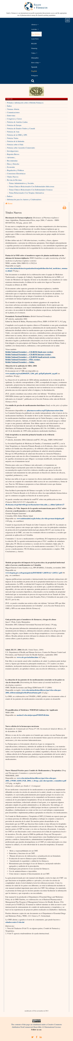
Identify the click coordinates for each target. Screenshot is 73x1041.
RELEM (33, 43)
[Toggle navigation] (67, 20)
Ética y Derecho (13, 164)
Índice (9, 106)
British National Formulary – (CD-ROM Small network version (30, 357)
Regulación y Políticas (15, 170)
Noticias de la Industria (15, 141)
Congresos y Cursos (14, 119)
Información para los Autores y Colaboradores (24, 199)
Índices (9, 196)
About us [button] (34, 24)
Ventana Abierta (13, 109)
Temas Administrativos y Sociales (21, 183)
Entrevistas (11, 115)
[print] (64, 208)
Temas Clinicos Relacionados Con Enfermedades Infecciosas (31, 186)
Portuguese (34, 75)
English (34, 71)
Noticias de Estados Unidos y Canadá (21, 128)
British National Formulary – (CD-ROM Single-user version (29, 352)
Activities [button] (34, 29)
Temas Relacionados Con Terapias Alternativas (26, 193)
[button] (32, 81)
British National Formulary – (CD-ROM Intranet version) (28, 354)
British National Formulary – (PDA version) (22, 359)
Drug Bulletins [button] (35, 34)
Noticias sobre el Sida (15, 144)
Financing (34, 48)
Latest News (35, 39)
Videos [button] (33, 53)
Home (9, 203)
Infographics (35, 58)
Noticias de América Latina (17, 122)
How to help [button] (35, 63)
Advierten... (11, 157)
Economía (11, 167)
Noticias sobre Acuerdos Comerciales (21, 148)
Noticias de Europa (14, 125)
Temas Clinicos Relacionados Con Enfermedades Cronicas (31, 189)
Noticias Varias (12, 138)
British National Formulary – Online (19, 362)
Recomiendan (12, 160)
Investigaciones (12, 151)
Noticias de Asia (13, 131)
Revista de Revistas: (14, 180)
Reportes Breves (13, 154)
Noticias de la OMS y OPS (17, 135)
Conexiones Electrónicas (16, 173)
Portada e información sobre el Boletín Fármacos (25, 102)
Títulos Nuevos (12, 177)
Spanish (34, 67)
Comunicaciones (13, 112)
